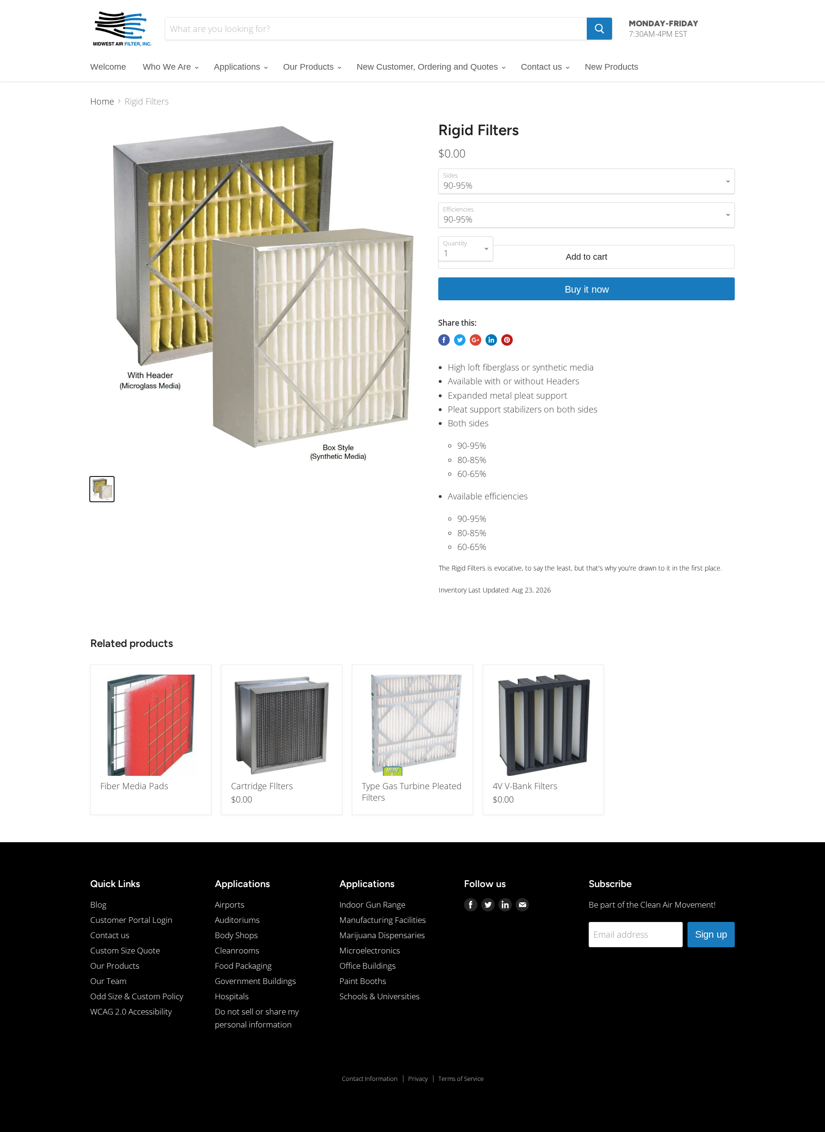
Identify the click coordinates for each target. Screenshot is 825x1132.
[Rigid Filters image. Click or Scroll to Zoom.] (256, 293)
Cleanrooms (237, 950)
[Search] (599, 29)
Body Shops (236, 935)
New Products (611, 67)
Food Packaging (243, 965)
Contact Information (370, 1078)
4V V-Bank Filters (525, 786)
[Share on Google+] (475, 340)
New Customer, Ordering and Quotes (428, 67)
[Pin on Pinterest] (507, 340)
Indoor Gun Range (372, 904)
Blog (98, 904)
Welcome (108, 67)
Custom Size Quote (125, 950)
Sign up (711, 934)
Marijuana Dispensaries (382, 935)
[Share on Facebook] (444, 340)
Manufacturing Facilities (382, 919)
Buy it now (587, 289)
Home (102, 101)
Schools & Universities (379, 996)
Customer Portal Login (131, 919)
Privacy (418, 1078)
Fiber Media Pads (134, 786)
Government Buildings (255, 980)
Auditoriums (237, 919)
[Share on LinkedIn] (491, 340)
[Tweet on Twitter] (459, 340)
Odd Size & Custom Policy (136, 996)
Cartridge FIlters (262, 786)
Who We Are (168, 67)
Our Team (108, 980)
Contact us (542, 67)
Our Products (309, 67)
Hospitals (232, 996)
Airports (229, 904)
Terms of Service (461, 1078)
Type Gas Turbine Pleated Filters (412, 791)
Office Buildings (367, 965)
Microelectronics (369, 950)
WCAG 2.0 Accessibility (131, 1011)
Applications (238, 67)
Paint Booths (362, 980)
